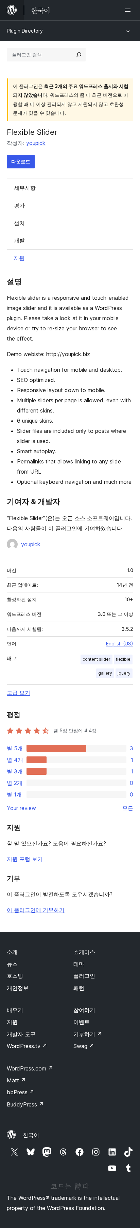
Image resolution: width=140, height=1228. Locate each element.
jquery (124, 673)
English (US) (119, 643)
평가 (19, 205)
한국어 (31, 1135)
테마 (78, 963)
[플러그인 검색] (79, 54)
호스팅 (15, 975)
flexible (123, 659)
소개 (12, 952)
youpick (36, 143)
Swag (83, 1046)
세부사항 (25, 187)
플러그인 (84, 975)
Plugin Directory (25, 31)
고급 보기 (18, 692)
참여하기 (84, 1010)
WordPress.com (30, 1068)
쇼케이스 (84, 952)
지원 (19, 258)
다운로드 (20, 161)
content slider (96, 659)
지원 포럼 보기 (25, 859)
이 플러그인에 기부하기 (36, 909)
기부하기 (87, 1034)
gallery (105, 673)
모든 (127, 808)
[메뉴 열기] (129, 10)
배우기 (15, 1010)
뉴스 (12, 963)
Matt (16, 1080)
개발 (19, 240)
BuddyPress (25, 1104)
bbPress (20, 1092)
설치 (19, 223)
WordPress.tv (27, 1046)
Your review (21, 808)
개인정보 (18, 988)
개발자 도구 (21, 1034)
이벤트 (81, 1022)
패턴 (78, 988)
